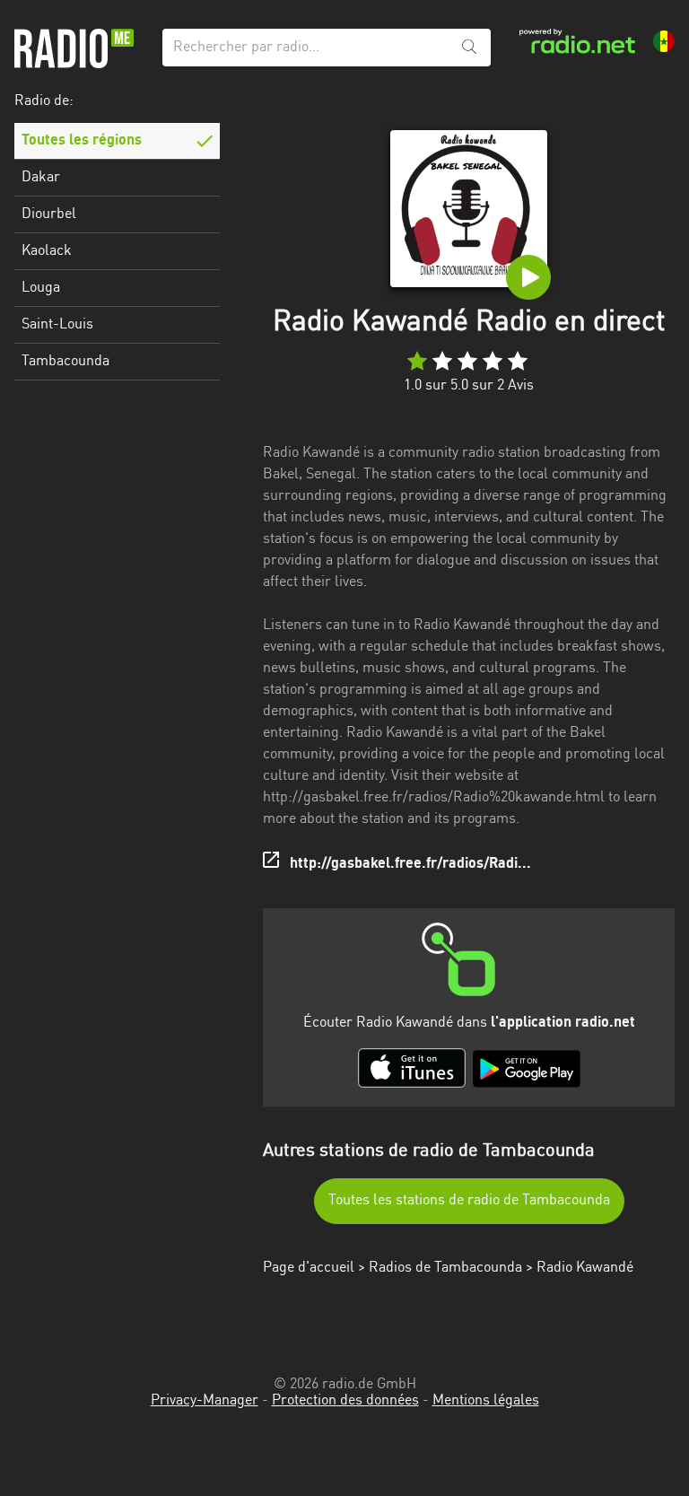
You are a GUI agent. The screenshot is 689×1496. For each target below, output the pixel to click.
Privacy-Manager (204, 1401)
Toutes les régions (82, 141)
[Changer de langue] (664, 41)
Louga (41, 288)
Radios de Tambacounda (445, 1268)
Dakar (41, 178)
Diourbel (49, 214)
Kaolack (47, 251)
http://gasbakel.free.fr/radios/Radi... (410, 864)
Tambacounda (65, 361)
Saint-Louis (57, 325)
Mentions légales (485, 1401)
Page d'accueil (308, 1268)
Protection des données (345, 1401)
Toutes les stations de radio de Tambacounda (469, 1201)
